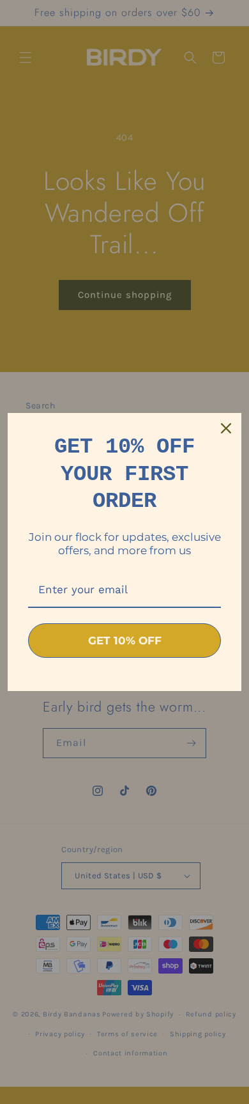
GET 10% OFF (125, 640)
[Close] (226, 428)
